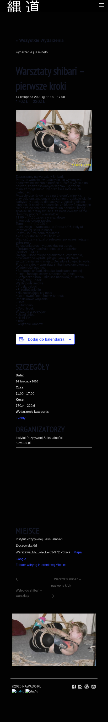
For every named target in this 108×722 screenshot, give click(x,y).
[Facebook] (74, 686)
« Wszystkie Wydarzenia (40, 40)
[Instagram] (80, 686)
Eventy (20, 418)
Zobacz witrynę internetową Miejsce (41, 565)
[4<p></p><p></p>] (54, 640)
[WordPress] (86, 686)
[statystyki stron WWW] (18, 691)
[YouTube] (93, 686)
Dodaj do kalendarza (46, 339)
